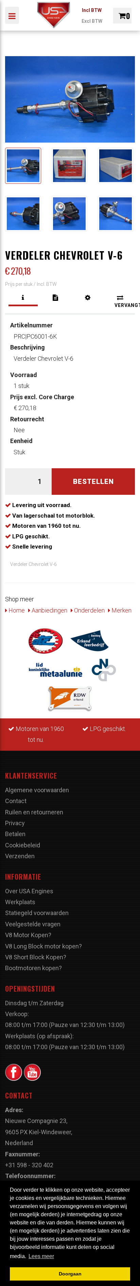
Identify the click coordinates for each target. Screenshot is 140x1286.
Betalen (15, 833)
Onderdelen (89, 610)
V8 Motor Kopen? (28, 935)
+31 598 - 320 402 (29, 1165)
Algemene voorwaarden (37, 790)
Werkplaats (20, 902)
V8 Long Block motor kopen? (43, 946)
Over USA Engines (29, 891)
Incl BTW (92, 10)
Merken (121, 610)
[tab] (23, 297)
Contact (16, 800)
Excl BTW (92, 21)
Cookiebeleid (22, 845)
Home (16, 610)
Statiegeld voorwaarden (37, 912)
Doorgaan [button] (70, 1273)
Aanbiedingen (48, 610)
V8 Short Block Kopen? (35, 957)
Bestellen (93, 481)
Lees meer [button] (41, 1256)
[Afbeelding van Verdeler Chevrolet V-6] (23, 166)
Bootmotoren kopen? (33, 968)
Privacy (15, 823)
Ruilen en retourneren (34, 812)
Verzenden (20, 856)
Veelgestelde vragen (32, 924)
